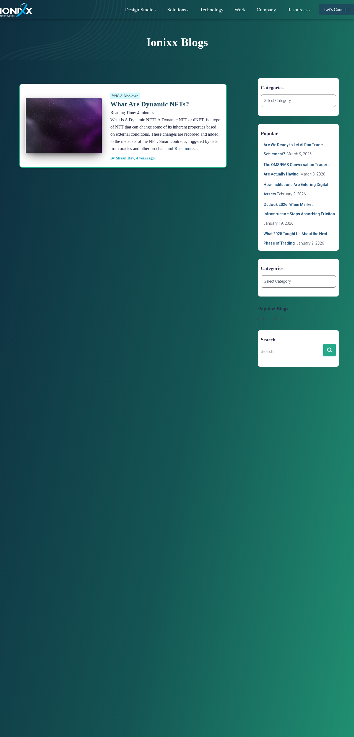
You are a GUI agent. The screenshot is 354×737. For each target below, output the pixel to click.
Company (266, 9)
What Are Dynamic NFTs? (149, 104)
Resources (297, 9)
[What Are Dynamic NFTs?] (63, 149)
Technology (211, 9)
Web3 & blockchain (125, 96)
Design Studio (139, 9)
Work (240, 9)
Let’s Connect (336, 9)
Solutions (176, 9)
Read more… (186, 148)
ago (145, 158)
